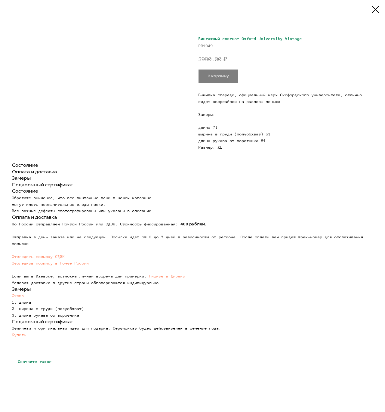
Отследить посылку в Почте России (50, 263)
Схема (18, 296)
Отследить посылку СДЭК (38, 257)
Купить (19, 335)
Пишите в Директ (167, 276)
